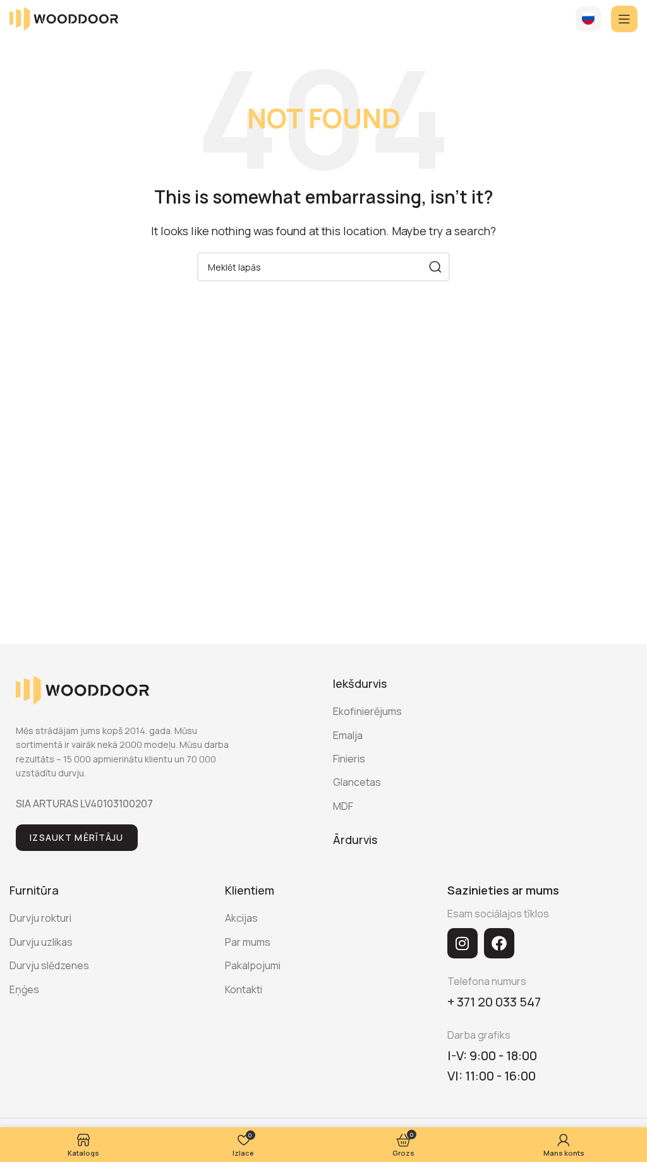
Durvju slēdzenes (49, 965)
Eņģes (24, 989)
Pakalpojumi (253, 965)
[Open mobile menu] (624, 19)
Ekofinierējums (367, 711)
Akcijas (241, 918)
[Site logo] (63, 18)
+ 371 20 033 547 (494, 1001)
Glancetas (357, 782)
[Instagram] (462, 943)
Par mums (247, 942)
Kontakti (243, 989)
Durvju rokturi (40, 918)
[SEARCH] (435, 266)
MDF (343, 806)
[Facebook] (499, 943)
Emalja (348, 735)
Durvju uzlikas (41, 942)
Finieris (349, 759)
